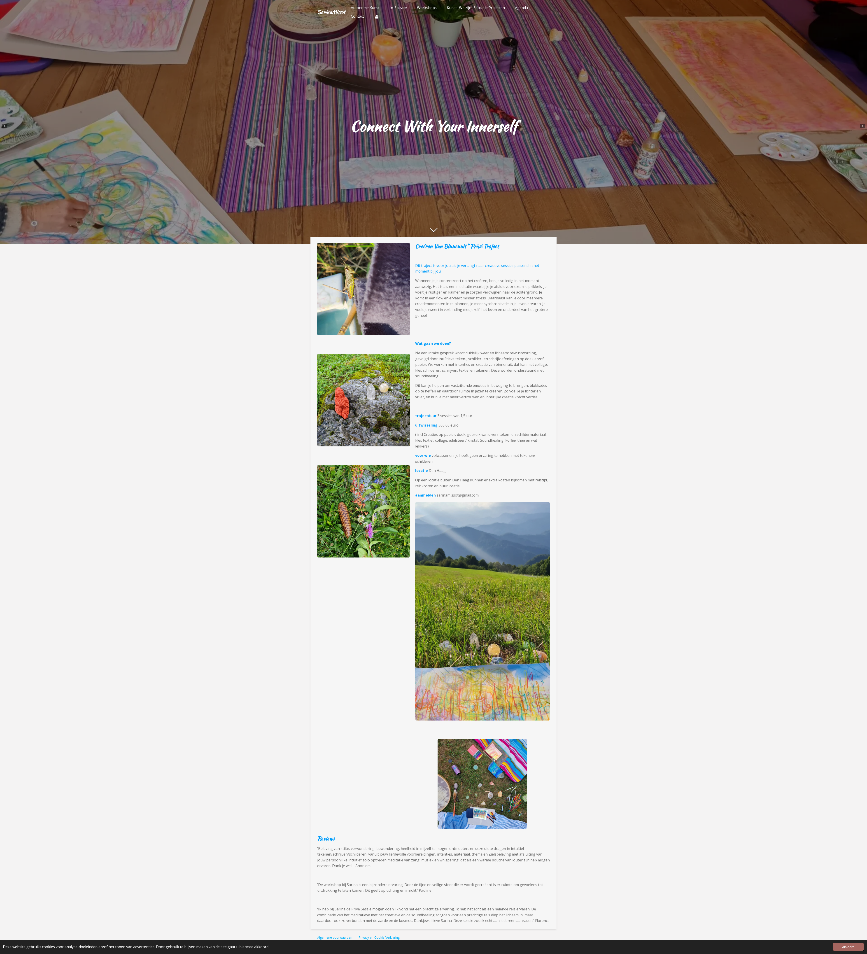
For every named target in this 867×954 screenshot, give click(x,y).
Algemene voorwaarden (334, 937)
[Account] (377, 16)
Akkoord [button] (848, 947)
